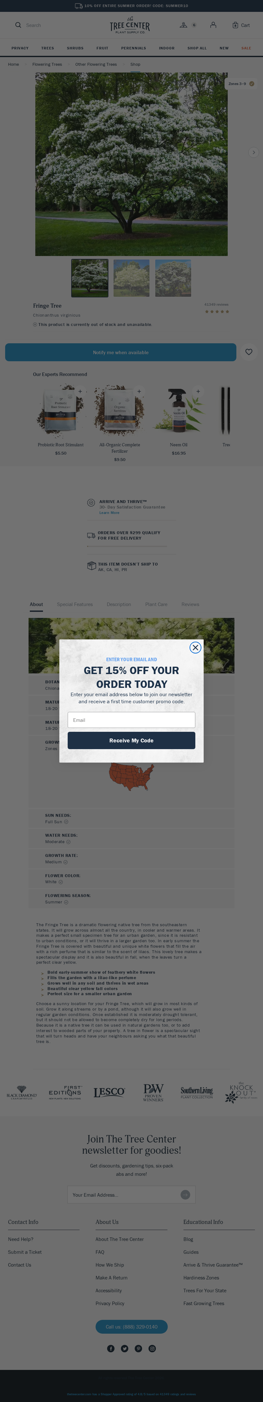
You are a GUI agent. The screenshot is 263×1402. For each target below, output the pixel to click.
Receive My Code (131, 740)
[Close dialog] (195, 647)
